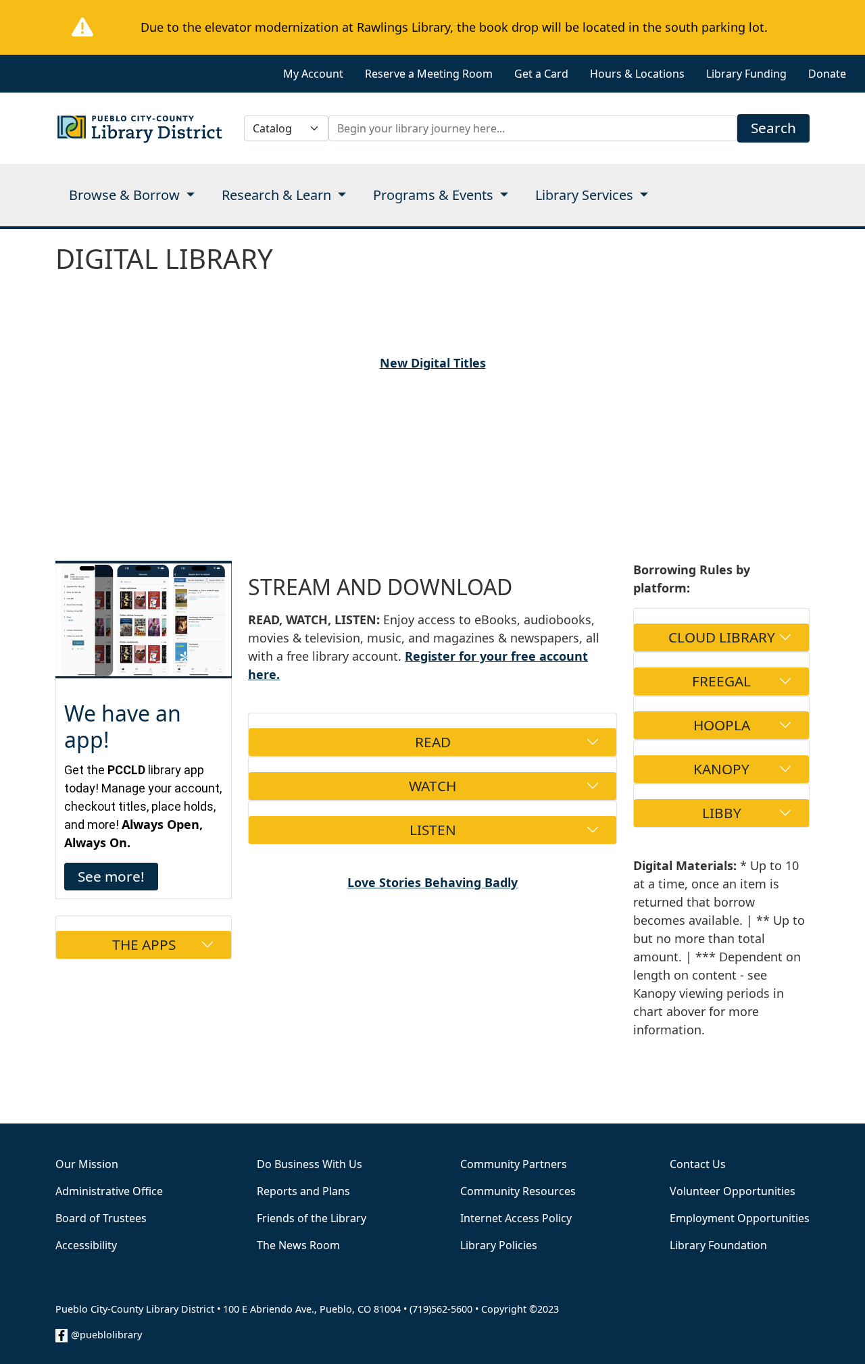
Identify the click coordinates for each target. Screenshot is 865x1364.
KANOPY (721, 768)
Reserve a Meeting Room (429, 73)
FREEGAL (721, 681)
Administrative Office (109, 1191)
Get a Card (541, 73)
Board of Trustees (101, 1218)
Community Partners (513, 1164)
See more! (111, 876)
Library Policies (498, 1245)
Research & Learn (278, 195)
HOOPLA (721, 724)
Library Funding (746, 73)
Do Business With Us (309, 1164)
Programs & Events (435, 195)
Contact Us (698, 1164)
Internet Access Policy (516, 1218)
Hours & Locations (637, 73)
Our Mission (86, 1164)
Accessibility (86, 1245)
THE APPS (144, 944)
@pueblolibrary (106, 1334)
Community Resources (518, 1191)
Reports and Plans (303, 1191)
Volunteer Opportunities (732, 1191)
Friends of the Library (311, 1218)
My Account (313, 73)
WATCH (432, 785)
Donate (827, 73)
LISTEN (433, 829)
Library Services (586, 195)
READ (433, 741)
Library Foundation (718, 1245)
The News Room (298, 1245)
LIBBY (721, 812)
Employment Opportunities (740, 1218)
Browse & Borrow (126, 195)
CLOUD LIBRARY (721, 637)
